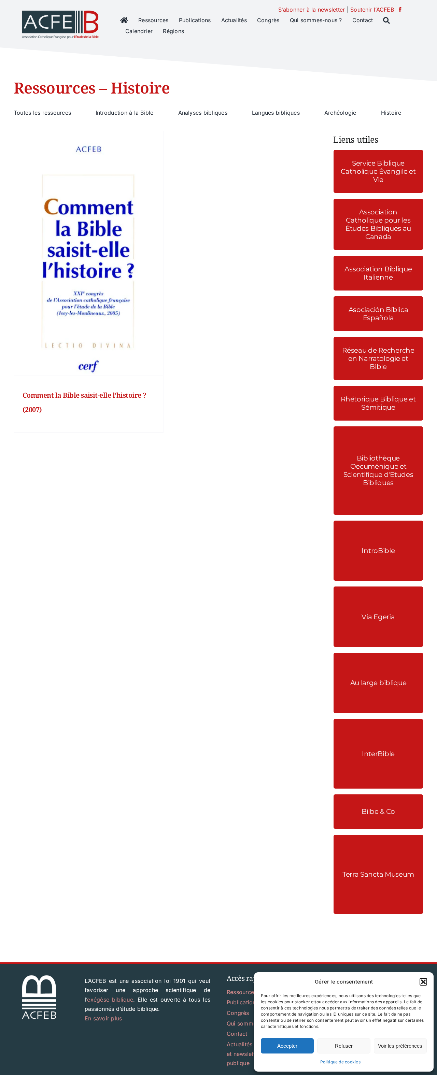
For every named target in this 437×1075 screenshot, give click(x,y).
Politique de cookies (340, 1061)
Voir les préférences (400, 1046)
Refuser (344, 1046)
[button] (423, 981)
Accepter (287, 1046)
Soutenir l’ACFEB (372, 9)
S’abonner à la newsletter (311, 9)
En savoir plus (103, 1018)
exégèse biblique (110, 999)
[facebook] (400, 9)
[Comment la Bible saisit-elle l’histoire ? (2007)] (88, 253)
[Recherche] (386, 21)
